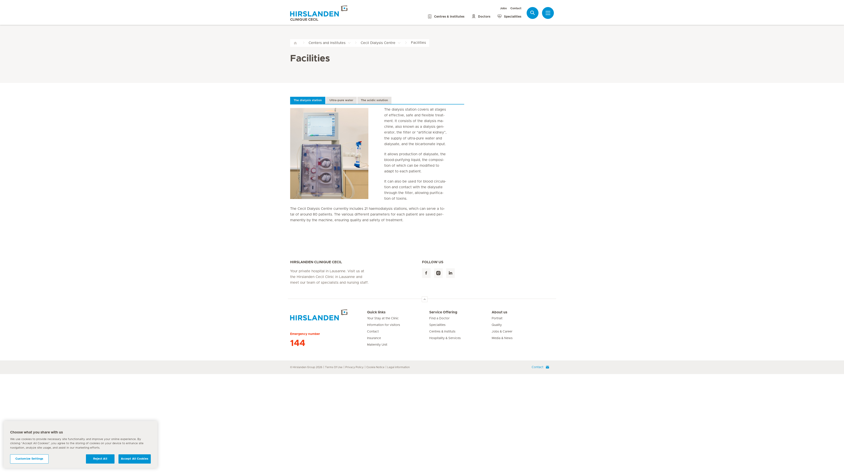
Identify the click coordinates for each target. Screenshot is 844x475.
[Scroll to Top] (424, 299)
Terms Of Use (333, 367)
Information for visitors (383, 325)
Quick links (376, 312)
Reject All (100, 458)
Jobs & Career (502, 331)
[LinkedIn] (450, 273)
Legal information (398, 367)
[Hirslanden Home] (328, 314)
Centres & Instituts (442, 331)
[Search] (532, 13)
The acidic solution (374, 100)
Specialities (437, 325)
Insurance (374, 338)
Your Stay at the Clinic (383, 318)
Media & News (502, 338)
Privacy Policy (354, 367)
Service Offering (443, 312)
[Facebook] (426, 273)
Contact (515, 8)
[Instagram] (438, 273)
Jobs (503, 8)
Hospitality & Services (445, 338)
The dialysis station (308, 100)
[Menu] (548, 13)
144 (297, 343)
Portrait (497, 318)
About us (499, 312)
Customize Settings (29, 458)
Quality (497, 325)
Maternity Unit (377, 344)
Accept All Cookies (134, 458)
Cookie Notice (375, 367)
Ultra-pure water (341, 100)
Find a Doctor (439, 318)
